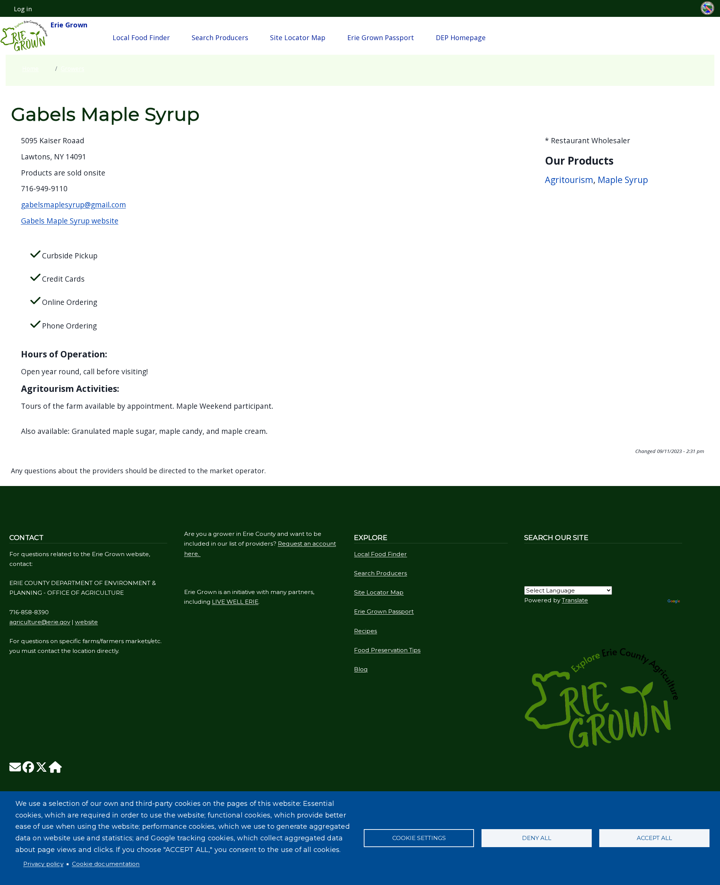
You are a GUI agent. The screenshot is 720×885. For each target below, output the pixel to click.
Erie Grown (67, 24)
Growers (72, 68)
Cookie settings (419, 838)
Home (30, 68)
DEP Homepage (461, 37)
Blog (361, 669)
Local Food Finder (141, 37)
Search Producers (220, 37)
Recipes (365, 630)
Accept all (654, 838)
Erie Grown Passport (380, 37)
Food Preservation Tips (387, 650)
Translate (575, 600)
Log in (23, 9)
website (86, 622)
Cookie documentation (106, 863)
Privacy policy (43, 863)
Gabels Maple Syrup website (69, 221)
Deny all (536, 838)
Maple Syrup (623, 180)
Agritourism (569, 180)
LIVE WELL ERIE (235, 601)
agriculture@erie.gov (39, 622)
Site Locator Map (298, 37)
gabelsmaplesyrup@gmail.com (73, 205)
